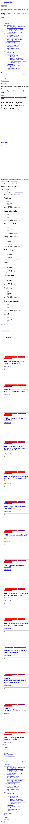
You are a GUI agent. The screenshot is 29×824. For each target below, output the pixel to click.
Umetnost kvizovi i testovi (13, 41)
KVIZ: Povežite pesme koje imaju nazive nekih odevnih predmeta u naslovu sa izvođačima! (15, 680)
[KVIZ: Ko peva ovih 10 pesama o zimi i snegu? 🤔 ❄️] (16, 493)
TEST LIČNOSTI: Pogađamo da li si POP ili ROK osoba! (15, 651)
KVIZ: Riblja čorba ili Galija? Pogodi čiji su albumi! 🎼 (14, 362)
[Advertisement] (14, 126)
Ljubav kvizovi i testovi (13, 48)
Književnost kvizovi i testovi (14, 39)
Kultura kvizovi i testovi (10, 33)
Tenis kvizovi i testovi (15, 62)
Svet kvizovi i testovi (12, 36)
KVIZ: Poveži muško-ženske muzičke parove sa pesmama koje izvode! (16, 390)
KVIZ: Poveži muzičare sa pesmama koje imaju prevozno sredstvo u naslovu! (16, 595)
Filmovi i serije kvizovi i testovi (15, 29)
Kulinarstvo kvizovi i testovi (14, 68)
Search (24, 74)
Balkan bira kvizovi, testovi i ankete (16, 26)
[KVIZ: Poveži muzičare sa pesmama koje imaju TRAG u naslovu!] (16, 610)
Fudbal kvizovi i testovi (16, 58)
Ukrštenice (10, 69)
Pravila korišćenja (8, 754)
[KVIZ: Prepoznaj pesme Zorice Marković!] (16, 552)
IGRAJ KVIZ (7, 366)
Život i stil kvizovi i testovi (10, 42)
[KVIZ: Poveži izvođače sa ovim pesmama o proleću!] (16, 724)
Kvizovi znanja (11, 54)
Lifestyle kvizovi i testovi (13, 45)
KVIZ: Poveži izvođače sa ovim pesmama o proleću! (14, 738)
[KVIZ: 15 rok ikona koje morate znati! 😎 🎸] (16, 405)
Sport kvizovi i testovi (12, 55)
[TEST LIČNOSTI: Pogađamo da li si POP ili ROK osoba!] (16, 638)
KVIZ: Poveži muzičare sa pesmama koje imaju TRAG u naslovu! (16, 624)
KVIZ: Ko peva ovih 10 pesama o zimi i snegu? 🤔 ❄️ (15, 507)
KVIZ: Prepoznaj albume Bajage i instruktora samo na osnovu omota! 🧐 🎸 (16, 536)
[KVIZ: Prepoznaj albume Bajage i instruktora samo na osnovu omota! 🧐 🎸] (16, 522)
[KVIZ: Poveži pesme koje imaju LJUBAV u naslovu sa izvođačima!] (16, 695)
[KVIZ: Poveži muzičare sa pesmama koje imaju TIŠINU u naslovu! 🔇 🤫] (16, 463)
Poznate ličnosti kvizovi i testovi (15, 28)
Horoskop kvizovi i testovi (17, 67)
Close (2, 760)
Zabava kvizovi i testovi (10, 25)
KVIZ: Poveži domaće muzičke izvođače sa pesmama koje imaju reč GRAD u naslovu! (16, 448)
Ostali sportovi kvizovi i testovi (18, 61)
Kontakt (6, 3)
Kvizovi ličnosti (11, 52)
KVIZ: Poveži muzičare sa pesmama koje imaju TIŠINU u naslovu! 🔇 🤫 (16, 478)
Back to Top (4, 758)
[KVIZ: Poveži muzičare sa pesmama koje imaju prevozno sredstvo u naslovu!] (16, 580)
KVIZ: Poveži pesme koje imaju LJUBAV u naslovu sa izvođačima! (15, 710)
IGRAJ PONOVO (5, 331)
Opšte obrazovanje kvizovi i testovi (16, 38)
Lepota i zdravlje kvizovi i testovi (15, 43)
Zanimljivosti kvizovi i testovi (14, 32)
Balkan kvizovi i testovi (13, 35)
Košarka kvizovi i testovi (16, 59)
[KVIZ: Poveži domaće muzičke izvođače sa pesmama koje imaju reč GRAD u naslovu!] (16, 433)
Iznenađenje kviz (8, 2)
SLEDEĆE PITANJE (6, 324)
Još (4, 51)
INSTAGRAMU (19, 192)
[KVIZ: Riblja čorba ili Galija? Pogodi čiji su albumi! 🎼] (16, 348)
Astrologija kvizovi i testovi (14, 65)
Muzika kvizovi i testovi (13, 31)
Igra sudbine (10, 64)
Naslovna (6, 23)
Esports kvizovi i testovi (16, 56)
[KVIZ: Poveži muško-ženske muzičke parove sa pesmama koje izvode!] (16, 376)
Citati (8, 49)
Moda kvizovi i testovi (12, 46)
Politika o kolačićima (9, 756)
